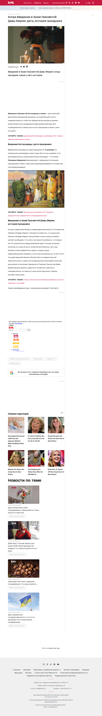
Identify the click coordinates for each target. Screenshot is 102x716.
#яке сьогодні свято (17, 516)
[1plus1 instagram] (44, 664)
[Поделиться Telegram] (21, 66)
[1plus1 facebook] (54, 664)
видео (46, 3)
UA (86, 3)
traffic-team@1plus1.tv (50, 707)
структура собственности (46, 672)
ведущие (18, 672)
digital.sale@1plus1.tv (51, 702)
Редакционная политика (65, 675)
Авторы (28, 672)
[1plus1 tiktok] (50, 664)
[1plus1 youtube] (58, 664)
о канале (16, 670)
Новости (37, 3)
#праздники (38, 359)
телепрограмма (58, 3)
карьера (85, 670)
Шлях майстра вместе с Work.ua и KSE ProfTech (55, 8)
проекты (27, 3)
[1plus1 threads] (47, 664)
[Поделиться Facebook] (24, 67)
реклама (26, 670)
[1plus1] (11, 3)
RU (89, 3)
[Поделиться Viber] (27, 67)
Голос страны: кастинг (27, 8)
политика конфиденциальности (73, 672)
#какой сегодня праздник (19, 359)
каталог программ (71, 670)
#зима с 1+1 (51, 359)
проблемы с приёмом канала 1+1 (47, 670)
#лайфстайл (14, 363)
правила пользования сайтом (39, 675)
